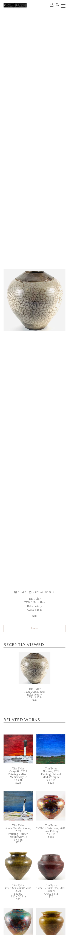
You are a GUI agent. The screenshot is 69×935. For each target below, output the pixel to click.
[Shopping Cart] (51, 5)
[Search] (57, 4)
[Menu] (63, 6)
